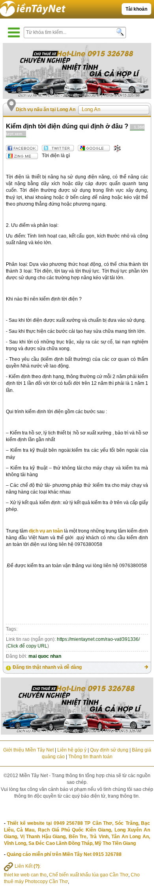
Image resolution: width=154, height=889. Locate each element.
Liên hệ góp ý (71, 750)
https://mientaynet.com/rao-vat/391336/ (98, 639)
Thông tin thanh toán (90, 756)
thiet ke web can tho (25, 875)
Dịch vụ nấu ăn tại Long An (45, 109)
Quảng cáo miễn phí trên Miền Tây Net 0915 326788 (64, 854)
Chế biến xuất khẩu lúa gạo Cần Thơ (88, 875)
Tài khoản (136, 9)
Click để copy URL (27, 646)
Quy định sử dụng (109, 750)
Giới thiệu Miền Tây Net (28, 750)
